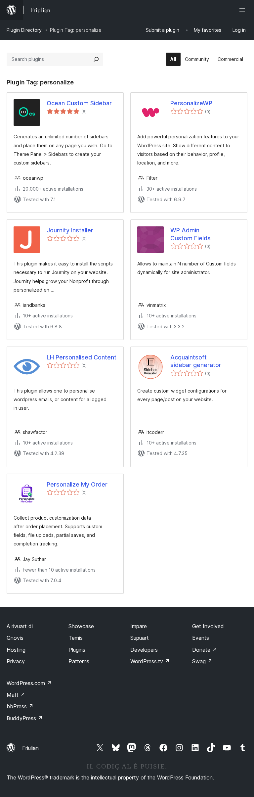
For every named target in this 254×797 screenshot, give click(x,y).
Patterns (78, 661)
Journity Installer (70, 230)
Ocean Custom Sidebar (79, 103)
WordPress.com (29, 683)
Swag (202, 661)
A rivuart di (20, 626)
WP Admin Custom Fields (190, 234)
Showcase (81, 626)
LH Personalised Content (81, 357)
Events (200, 637)
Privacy (16, 661)
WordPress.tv (150, 661)
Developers (144, 649)
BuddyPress (25, 718)
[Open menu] (243, 10)
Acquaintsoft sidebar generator (195, 361)
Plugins (76, 649)
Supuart (139, 637)
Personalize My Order (77, 484)
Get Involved (208, 626)
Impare (138, 626)
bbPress (20, 706)
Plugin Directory (24, 30)
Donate (204, 649)
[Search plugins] (96, 59)
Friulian (30, 748)
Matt (16, 694)
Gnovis (15, 637)
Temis (75, 637)
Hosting (16, 649)
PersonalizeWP (191, 103)
